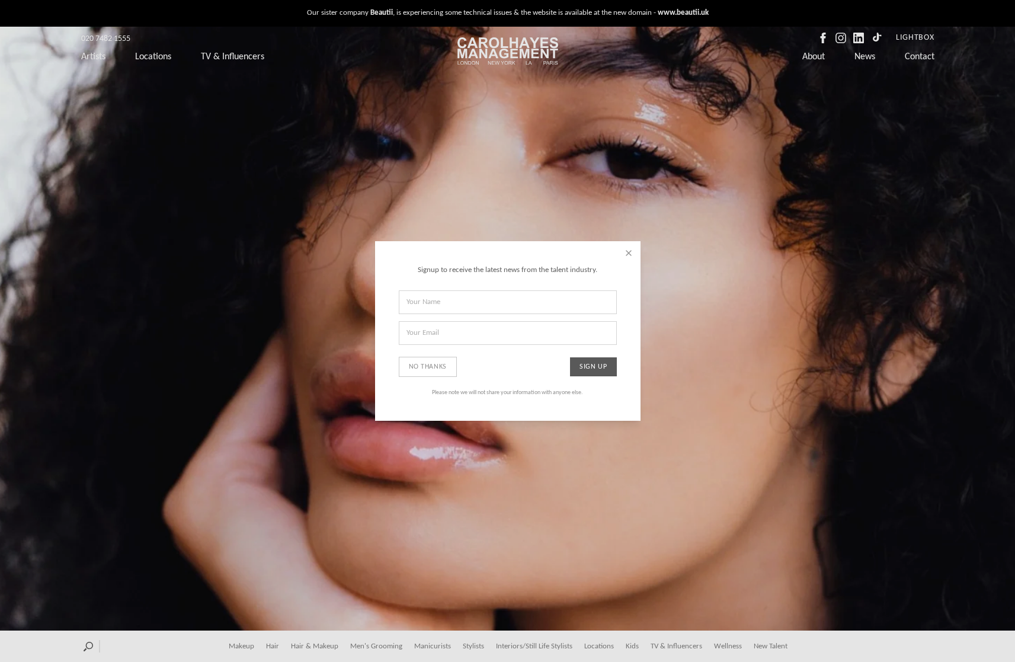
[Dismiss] (628, 253)
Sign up (593, 366)
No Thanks (428, 366)
